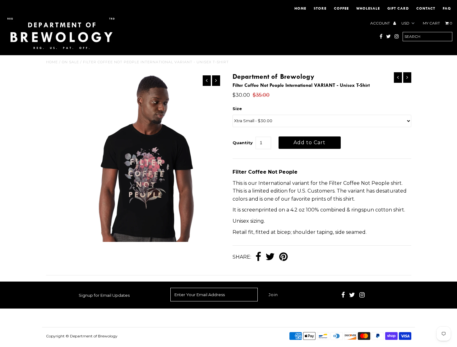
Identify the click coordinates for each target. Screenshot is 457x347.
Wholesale (368, 8)
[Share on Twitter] (270, 257)
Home (300, 8)
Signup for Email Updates (104, 295)
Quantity (243, 142)
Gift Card (398, 8)
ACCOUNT (380, 23)
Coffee (341, 8)
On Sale (70, 62)
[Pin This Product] (283, 257)
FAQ (447, 8)
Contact (425, 8)
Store (320, 8)
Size (237, 108)
